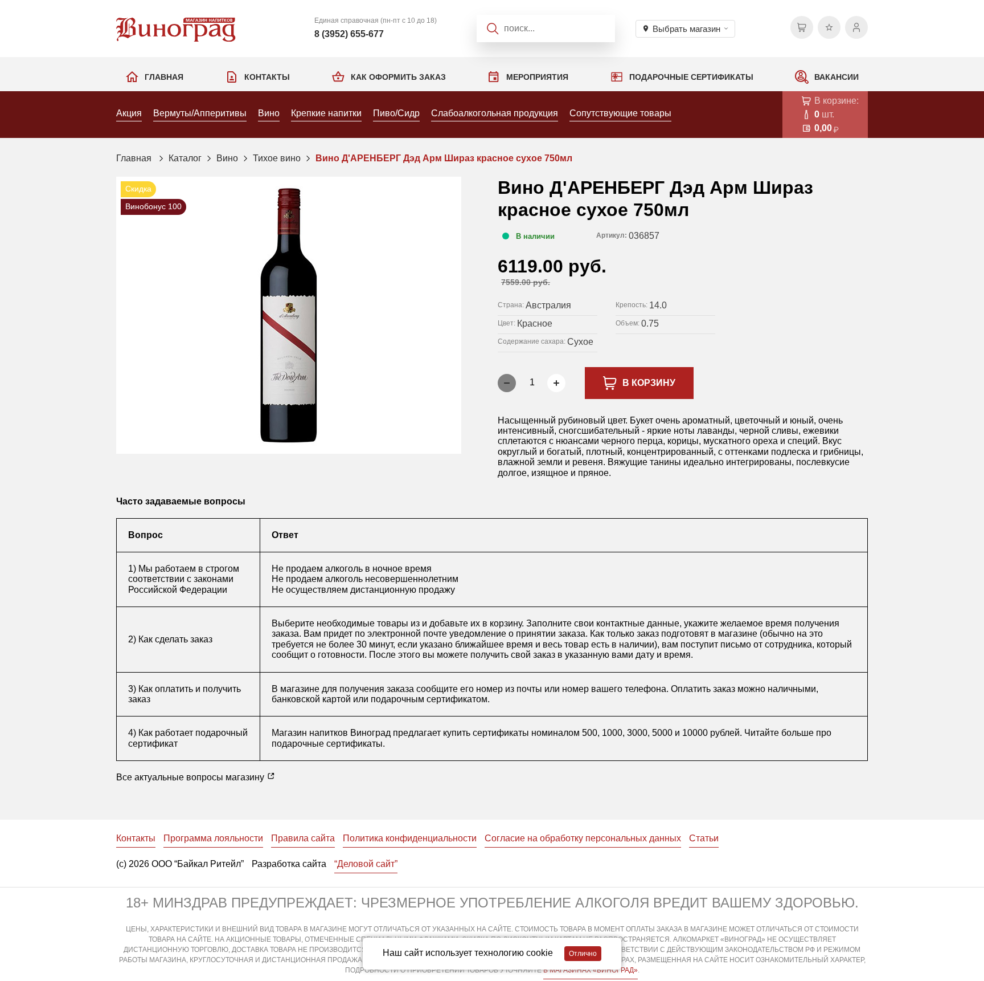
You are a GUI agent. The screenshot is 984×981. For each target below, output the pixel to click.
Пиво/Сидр (396, 113)
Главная (164, 77)
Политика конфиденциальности (410, 838)
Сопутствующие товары (620, 113)
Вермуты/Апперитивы (200, 113)
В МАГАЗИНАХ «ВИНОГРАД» (590, 970)
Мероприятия (537, 77)
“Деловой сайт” (365, 864)
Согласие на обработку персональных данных (583, 838)
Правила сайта (303, 838)
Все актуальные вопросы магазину (191, 777)
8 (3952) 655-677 (349, 34)
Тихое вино (277, 158)
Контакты (267, 77)
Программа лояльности (213, 838)
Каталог (185, 158)
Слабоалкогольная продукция (494, 113)
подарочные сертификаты (327, 743)
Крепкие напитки (326, 113)
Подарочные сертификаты (691, 77)
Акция (129, 113)
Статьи (704, 838)
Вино (269, 113)
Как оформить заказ (398, 77)
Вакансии (836, 77)
